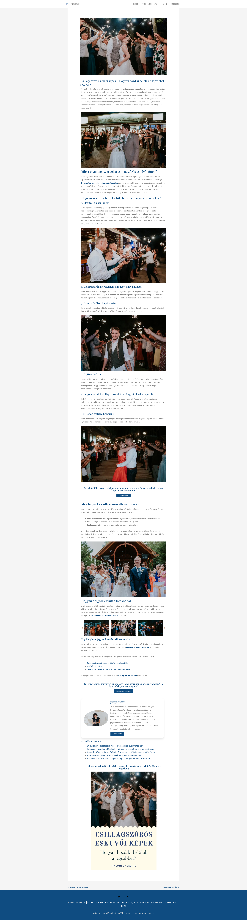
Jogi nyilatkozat (146, 913)
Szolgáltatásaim (149, 4)
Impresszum (131, 913)
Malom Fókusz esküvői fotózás (105, 615)
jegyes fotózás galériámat (137, 647)
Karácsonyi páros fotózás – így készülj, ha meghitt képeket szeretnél (118, 758)
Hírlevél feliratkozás (77, 902)
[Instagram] (123, 897)
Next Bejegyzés (170, 887)
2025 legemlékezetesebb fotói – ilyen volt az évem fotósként (115, 746)
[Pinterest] (128, 897)
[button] (82, 628)
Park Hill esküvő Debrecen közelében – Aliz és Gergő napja (114, 755)
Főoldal (135, 4)
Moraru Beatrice (117, 701)
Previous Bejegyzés (78, 887)
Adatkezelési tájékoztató (104, 913)
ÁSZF (120, 913)
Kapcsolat (175, 4)
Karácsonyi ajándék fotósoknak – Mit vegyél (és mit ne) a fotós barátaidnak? (121, 749)
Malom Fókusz (114, 704)
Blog (165, 4)
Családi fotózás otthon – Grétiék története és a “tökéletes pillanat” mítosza (121, 752)
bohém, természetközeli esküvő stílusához (99, 183)
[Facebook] (119, 897)
